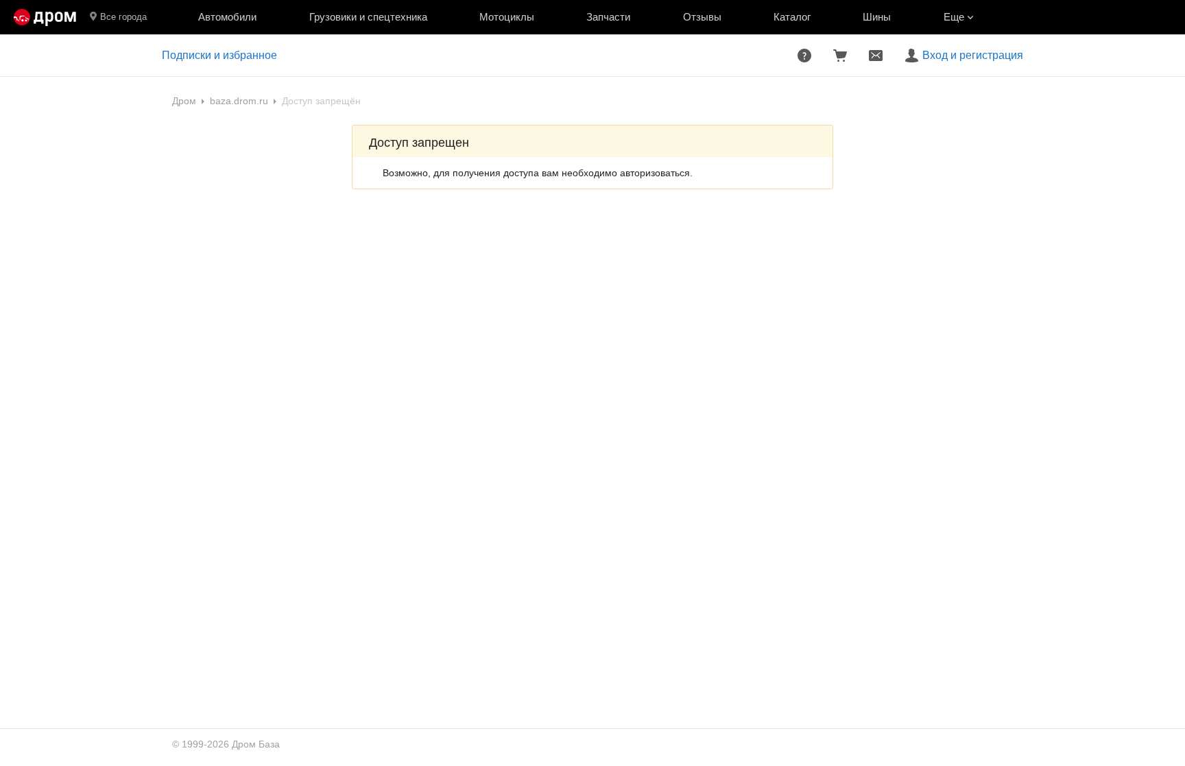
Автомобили (227, 17)
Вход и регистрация (972, 55)
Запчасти (608, 17)
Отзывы (702, 17)
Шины (877, 17)
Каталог (792, 17)
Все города (123, 17)
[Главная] (45, 17)
